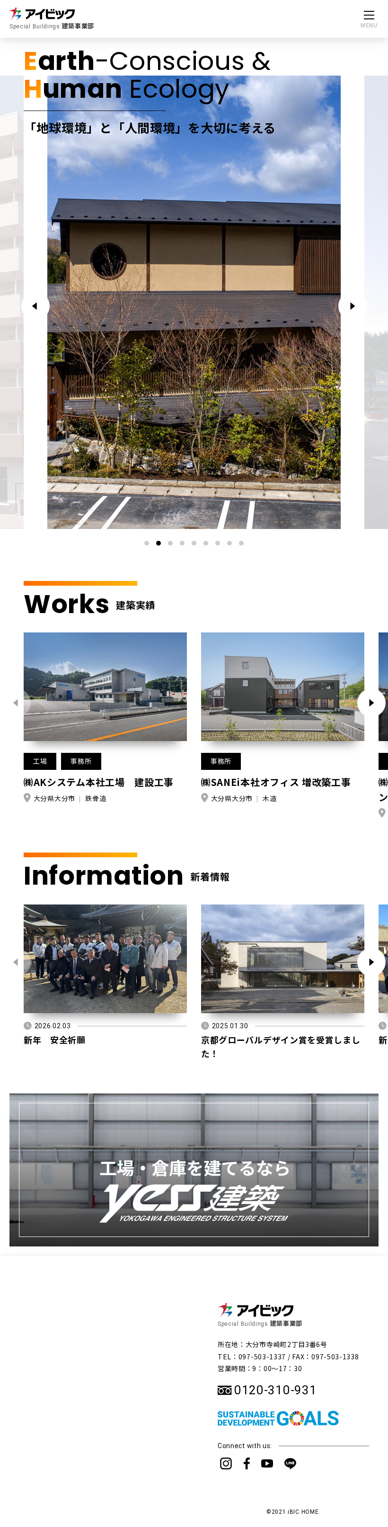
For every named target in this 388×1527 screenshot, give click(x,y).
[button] (352, 306)
